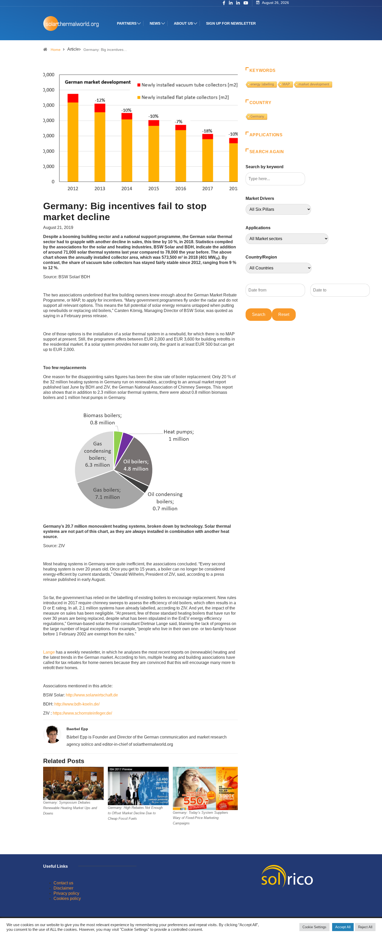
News (155, 23)
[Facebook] (224, 3)
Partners (126, 23)
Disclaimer (63, 888)
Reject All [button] (365, 927)
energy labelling (262, 84)
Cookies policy (67, 898)
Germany (257, 116)
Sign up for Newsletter (231, 23)
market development (314, 84)
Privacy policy (66, 893)
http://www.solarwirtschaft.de (92, 695)
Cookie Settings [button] (314, 927)
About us (183, 23)
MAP (286, 84)
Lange (49, 652)
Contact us (63, 883)
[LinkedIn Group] (231, 3)
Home (56, 50)
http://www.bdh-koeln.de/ (77, 704)
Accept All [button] (343, 927)
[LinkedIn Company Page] (238, 3)
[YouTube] (245, 3)
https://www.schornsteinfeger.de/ (82, 713)
